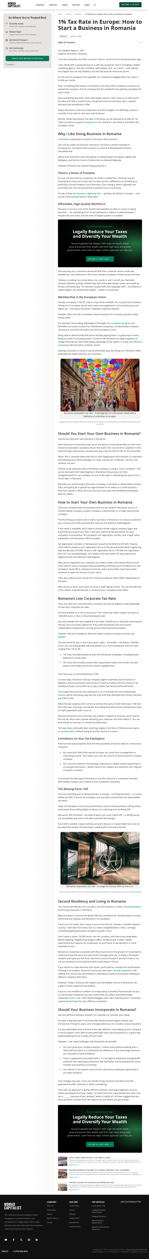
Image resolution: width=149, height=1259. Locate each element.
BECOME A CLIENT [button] (130, 4)
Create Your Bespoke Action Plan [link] (27, 58)
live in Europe (136, 892)
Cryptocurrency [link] (74, 1226)
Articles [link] (69, 14)
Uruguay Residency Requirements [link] (99, 1211)
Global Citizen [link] (74, 1218)
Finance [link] (72, 1210)
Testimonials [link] (51, 1210)
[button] (5, 1239)
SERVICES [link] (53, 5)
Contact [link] (49, 1222)
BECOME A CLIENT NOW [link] (98, 600)
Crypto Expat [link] (74, 1206)
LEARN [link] (64, 5)
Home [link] (60, 14)
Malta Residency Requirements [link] (98, 1221)
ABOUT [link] (5, 1251)
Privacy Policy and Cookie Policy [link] (136, 1250)
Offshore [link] (78, 14)
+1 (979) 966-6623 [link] (20, 1251)
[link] (14, 4)
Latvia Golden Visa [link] (98, 1206)
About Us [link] (50, 1206)
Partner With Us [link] (52, 1218)
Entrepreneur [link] (74, 1222)
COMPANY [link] (40, 5)
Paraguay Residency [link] (99, 1216)
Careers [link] (49, 1214)
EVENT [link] (87, 5)
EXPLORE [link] (76, 5)
